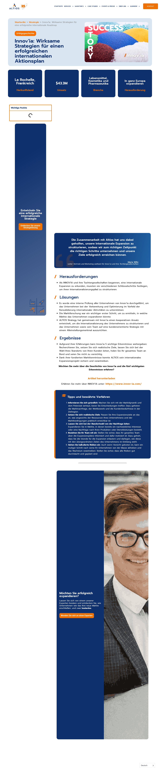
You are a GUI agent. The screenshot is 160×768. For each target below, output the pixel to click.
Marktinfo (79, 6)
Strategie (34, 22)
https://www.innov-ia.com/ (124, 383)
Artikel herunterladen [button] (101, 378)
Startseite (58, 6)
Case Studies (93, 6)
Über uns (122, 6)
